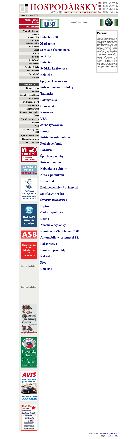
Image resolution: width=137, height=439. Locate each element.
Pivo (43, 262)
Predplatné (34, 74)
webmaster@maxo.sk (109, 433)
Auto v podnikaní (52, 175)
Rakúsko (46, 256)
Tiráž (35, 20)
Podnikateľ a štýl (31, 102)
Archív (28, 20)
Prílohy (35, 22)
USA (43, 118)
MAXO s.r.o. (112, 436)
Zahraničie (34, 46)
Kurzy (36, 53)
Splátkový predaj (52, 193)
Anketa (35, 77)
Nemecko (46, 112)
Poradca (46, 150)
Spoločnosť (34, 60)
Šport (36, 50)
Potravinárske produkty (56, 87)
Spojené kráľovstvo (53, 81)
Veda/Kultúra (32, 105)
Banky (44, 131)
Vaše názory (33, 64)
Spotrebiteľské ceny (30, 135)
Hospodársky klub (30, 139)
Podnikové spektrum (29, 95)
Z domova (34, 91)
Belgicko (46, 74)
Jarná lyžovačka (51, 125)
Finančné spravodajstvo (32, 41)
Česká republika (51, 212)
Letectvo (46, 62)
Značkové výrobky (53, 225)
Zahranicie (34, 98)
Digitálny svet (32, 109)
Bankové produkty (53, 250)
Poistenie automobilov (55, 137)
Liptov (44, 206)
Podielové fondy (51, 143)
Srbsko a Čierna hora (55, 49)
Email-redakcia (32, 67)
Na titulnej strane (31, 31)
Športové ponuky (52, 156)
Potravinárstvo (50, 162)
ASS (37, 126)
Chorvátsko (48, 106)
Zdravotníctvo (32, 142)
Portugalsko (48, 100)
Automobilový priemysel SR (59, 237)
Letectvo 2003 (49, 37)
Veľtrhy (45, 56)
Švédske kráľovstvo (53, 68)
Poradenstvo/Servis (30, 119)
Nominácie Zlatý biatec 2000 (59, 231)
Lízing (44, 218)
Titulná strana (32, 88)
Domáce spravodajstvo (32, 35)
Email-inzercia (32, 70)
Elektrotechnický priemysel (59, 187)
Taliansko (47, 93)
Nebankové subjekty (54, 168)
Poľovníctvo (48, 243)
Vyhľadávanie (32, 27)
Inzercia (35, 57)
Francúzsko (48, 181)
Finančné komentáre (29, 112)
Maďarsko (47, 43)
